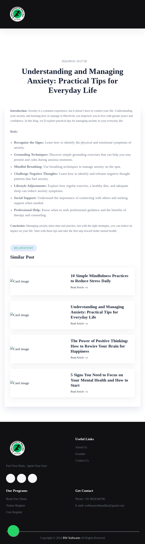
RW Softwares (71, 537)
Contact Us (82, 460)
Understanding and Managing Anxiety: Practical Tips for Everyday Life (97, 311)
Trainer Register (15, 505)
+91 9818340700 (94, 498)
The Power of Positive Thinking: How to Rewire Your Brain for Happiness (99, 346)
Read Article (77, 287)
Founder (80, 453)
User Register (14, 512)
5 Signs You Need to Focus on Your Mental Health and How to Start (99, 380)
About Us (81, 447)
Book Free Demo (16, 498)
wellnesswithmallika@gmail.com (104, 505)
